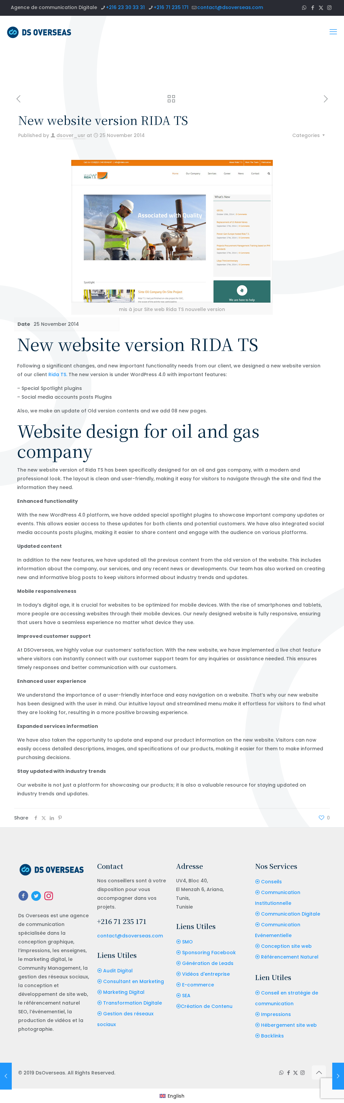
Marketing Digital (123, 992)
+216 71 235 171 (171, 7)
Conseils (271, 881)
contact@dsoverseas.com (230, 7)
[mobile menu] (333, 32)
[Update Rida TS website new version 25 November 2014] (338, 1076)
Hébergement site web (289, 1025)
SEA (186, 995)
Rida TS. (57, 374)
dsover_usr (70, 135)
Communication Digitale (290, 914)
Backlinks (272, 1035)
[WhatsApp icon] (304, 7)
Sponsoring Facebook (209, 952)
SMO (187, 941)
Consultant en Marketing (133, 981)
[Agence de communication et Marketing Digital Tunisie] (39, 32)
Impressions (276, 1014)
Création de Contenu (206, 1006)
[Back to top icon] (319, 1072)
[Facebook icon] (312, 7)
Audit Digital (118, 970)
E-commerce (198, 984)
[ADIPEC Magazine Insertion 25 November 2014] (6, 1076)
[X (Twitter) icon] (321, 7)
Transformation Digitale (132, 1003)
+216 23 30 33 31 (125, 7)
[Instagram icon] (329, 7)
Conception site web (286, 946)
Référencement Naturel (289, 957)
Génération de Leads (207, 963)
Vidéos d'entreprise (206, 974)
